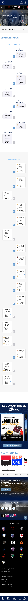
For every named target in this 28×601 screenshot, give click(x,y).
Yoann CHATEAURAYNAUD (8, 238)
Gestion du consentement (8, 584)
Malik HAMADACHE (7, 330)
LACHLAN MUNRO (21, 246)
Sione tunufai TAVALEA (8, 343)
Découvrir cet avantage (12, 446)
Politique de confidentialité (8, 574)
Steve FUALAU (21, 224)
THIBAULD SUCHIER (21, 55)
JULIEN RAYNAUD (7, 365)
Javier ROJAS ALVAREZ (7, 141)
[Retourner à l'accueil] (2, 5)
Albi (5, 22)
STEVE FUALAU (21, 77)
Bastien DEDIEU (7, 197)
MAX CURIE (7, 193)
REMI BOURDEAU (21, 285)
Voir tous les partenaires (8, 470)
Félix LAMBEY (21, 263)
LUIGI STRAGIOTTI (21, 206)
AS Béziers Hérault (22, 22)
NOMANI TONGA (7, 310)
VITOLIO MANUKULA (21, 298)
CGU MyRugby (5, 571)
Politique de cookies (7, 576)
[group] (14, 7)
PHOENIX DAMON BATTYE (21, 258)
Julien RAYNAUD (6, 315)
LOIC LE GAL (7, 66)
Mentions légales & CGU (8, 569)
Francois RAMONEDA (21, 276)
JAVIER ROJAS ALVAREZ (7, 94)
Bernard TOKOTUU (21, 211)
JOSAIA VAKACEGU (21, 166)
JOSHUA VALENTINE (21, 352)
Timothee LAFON (21, 303)
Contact (3, 582)
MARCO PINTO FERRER (21, 219)
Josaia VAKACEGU (20, 185)
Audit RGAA (4, 579)
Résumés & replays (7, 30)
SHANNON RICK (7, 232)
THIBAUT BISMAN (21, 105)
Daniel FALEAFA (7, 370)
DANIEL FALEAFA (7, 338)
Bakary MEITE (20, 290)
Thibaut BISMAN (21, 357)
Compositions (18, 30)
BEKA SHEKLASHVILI (7, 324)
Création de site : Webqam (8, 586)
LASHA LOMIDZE (21, 271)
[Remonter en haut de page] (25, 518)
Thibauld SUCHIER (21, 82)
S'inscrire (6, 489)
